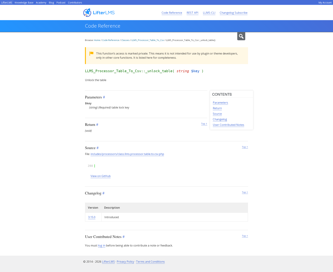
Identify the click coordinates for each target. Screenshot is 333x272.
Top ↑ (204, 123)
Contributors (75, 2)
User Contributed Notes (228, 125)
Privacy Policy (125, 261)
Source (217, 114)
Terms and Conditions (150, 261)
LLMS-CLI (209, 13)
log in (101, 245)
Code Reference (172, 13)
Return (217, 108)
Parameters (220, 102)
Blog (51, 2)
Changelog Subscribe (233, 13)
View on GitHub (101, 176)
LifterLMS (6, 2)
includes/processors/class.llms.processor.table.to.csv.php (127, 154)
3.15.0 (91, 217)
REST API (192, 13)
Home (97, 40)
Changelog (220, 119)
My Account (325, 2)
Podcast (61, 2)
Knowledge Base (24, 2)
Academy (41, 2)
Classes (125, 40)
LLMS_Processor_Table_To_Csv (147, 40)
